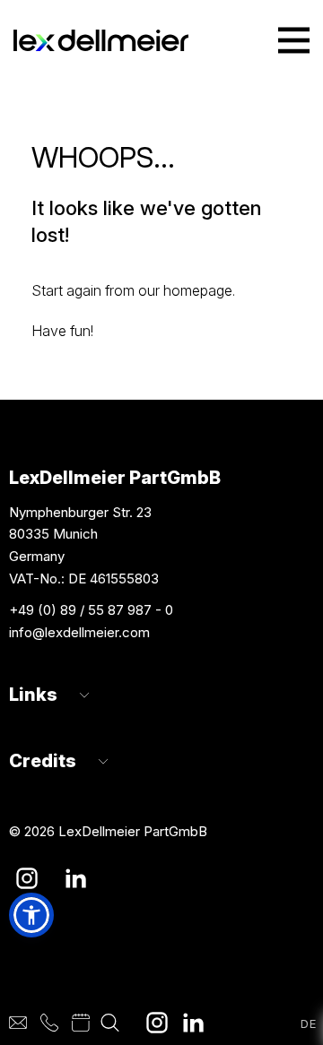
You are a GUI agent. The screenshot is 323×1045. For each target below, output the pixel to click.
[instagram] (157, 1022)
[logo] (100, 41)
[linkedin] (193, 1022)
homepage (197, 290)
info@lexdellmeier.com (79, 632)
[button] (31, 915)
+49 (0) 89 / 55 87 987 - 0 (91, 609)
